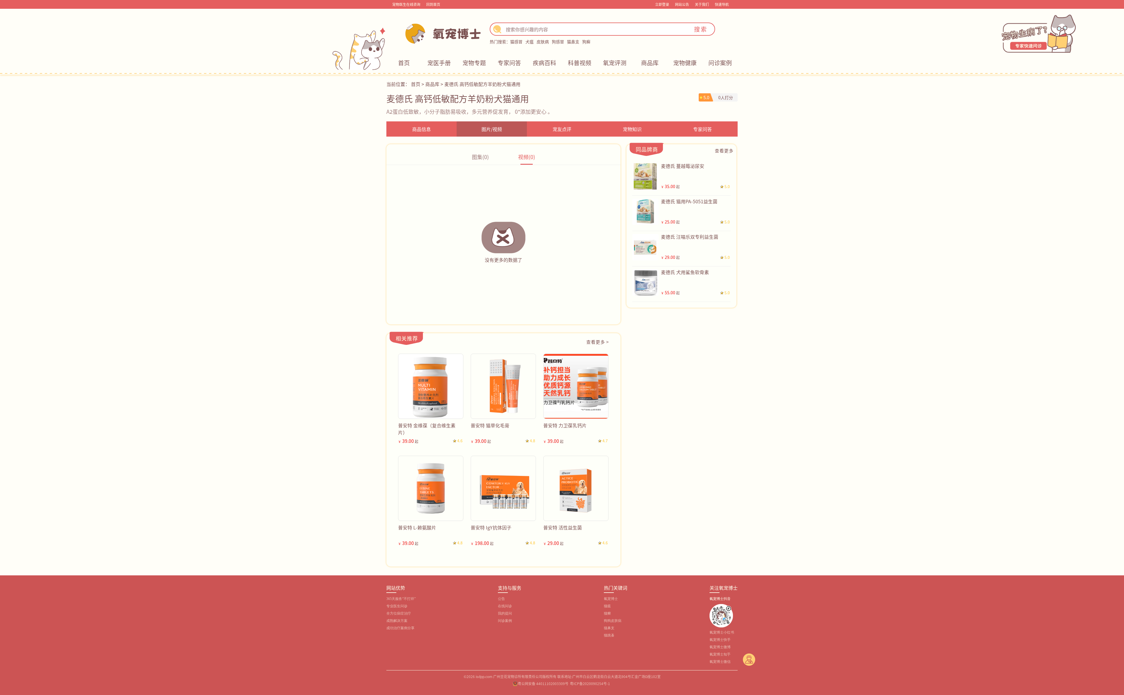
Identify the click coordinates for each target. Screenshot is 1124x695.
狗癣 (586, 41)
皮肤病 (543, 41)
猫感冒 (516, 41)
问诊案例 (720, 63)
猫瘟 (607, 606)
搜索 (700, 29)
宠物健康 (685, 63)
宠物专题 (474, 63)
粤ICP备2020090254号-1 (590, 683)
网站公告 (682, 4)
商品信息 (421, 129)
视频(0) (526, 157)
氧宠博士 (611, 599)
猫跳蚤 (609, 635)
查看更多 (724, 150)
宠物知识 (632, 129)
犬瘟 (529, 41)
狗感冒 (558, 41)
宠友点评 (562, 129)
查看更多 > (597, 342)
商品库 (650, 63)
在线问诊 (505, 606)
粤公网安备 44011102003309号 (543, 683)
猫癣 (607, 613)
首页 (404, 63)
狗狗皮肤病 (612, 621)
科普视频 (579, 63)
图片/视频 (492, 129)
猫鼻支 (573, 41)
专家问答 (509, 63)
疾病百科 (544, 63)
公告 (501, 599)
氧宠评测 (614, 63)
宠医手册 (439, 63)
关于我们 (702, 4)
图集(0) (480, 157)
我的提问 (505, 613)
